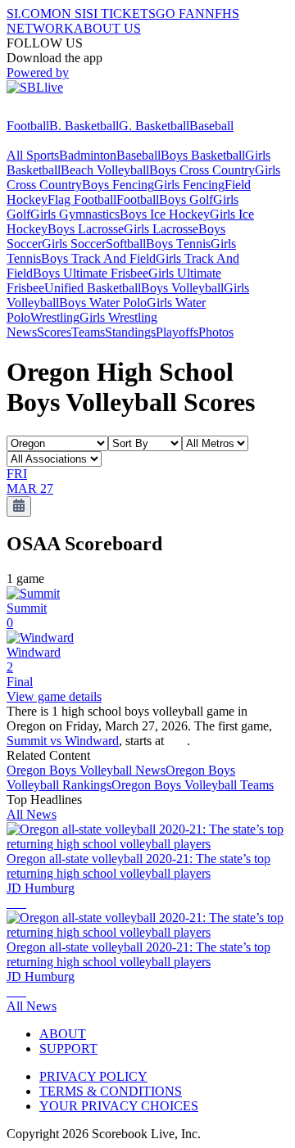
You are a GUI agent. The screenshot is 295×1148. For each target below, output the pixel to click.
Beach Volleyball (105, 170)
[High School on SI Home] (70, 111)
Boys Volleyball (182, 288)
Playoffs (177, 332)
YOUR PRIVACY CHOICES (118, 1106)
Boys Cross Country (202, 170)
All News (32, 814)
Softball (126, 244)
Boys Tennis (178, 244)
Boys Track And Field (98, 258)
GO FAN (180, 13)
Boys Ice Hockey (165, 214)
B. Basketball (84, 126)
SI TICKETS (121, 13)
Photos (216, 332)
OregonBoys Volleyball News (86, 770)
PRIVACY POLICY (93, 1076)
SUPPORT (68, 1048)
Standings (130, 332)
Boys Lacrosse (86, 229)
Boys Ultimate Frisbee (90, 273)
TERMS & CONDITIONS (110, 1091)
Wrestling (54, 317)
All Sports (33, 155)
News (22, 332)
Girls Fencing (189, 185)
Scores (54, 332)
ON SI (69, 13)
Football (28, 126)
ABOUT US (107, 28)
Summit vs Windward (63, 741)
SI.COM (29, 13)
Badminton (87, 155)
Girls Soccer (74, 244)
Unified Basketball (92, 288)
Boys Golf (186, 199)
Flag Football (82, 199)
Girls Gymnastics (75, 214)
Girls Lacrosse (161, 229)
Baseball (211, 126)
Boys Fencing (118, 185)
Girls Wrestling (118, 317)
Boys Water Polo (103, 303)
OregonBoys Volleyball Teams (192, 785)
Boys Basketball (203, 155)
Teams (88, 332)
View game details (54, 696)
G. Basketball (154, 126)
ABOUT (62, 1034)
